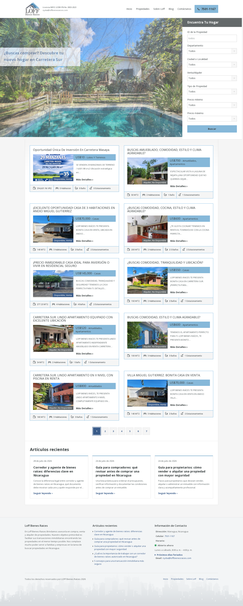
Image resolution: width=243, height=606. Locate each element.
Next (174, 78)
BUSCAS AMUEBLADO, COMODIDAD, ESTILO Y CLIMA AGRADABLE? (164, 151)
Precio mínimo (195, 99)
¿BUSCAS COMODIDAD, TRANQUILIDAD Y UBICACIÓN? (165, 262)
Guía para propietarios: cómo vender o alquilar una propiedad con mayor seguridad (181, 471)
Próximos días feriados (169, 554)
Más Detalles (84, 179)
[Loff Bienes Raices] (32, 9)
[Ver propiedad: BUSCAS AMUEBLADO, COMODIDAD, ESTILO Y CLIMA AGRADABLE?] (147, 170)
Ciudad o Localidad (197, 59)
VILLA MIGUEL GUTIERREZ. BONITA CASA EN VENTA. (164, 375)
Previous (8, 78)
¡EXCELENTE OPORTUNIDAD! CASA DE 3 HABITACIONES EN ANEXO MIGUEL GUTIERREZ (74, 209)
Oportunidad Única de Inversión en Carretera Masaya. (71, 150)
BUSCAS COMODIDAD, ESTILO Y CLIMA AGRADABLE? (163, 317)
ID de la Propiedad (197, 32)
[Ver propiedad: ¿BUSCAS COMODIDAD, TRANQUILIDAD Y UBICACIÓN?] (147, 280)
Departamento (195, 45)
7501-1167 (170, 536)
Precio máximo (195, 113)
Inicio (129, 8)
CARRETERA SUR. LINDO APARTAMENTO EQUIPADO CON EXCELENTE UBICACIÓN (73, 318)
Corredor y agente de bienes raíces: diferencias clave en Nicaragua (54, 471)
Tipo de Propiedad (197, 86)
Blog (171, 8)
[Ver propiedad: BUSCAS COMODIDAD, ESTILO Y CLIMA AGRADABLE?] (147, 335)
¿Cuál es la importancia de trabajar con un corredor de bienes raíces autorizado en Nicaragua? (120, 555)
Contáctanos (184, 8)
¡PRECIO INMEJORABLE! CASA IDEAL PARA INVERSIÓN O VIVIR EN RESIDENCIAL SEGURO (71, 264)
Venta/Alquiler (194, 72)
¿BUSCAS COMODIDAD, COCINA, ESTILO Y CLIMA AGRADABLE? (161, 209)
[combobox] (212, 51)
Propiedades (142, 8)
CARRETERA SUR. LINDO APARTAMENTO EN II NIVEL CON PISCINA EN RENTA (73, 376)
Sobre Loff (159, 8)
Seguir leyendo (43, 493)
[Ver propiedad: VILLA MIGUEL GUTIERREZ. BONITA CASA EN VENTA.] (147, 393)
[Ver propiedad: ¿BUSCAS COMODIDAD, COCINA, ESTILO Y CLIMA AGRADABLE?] (147, 228)
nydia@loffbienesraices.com (55, 10)
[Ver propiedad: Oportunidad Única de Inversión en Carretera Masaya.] (53, 167)
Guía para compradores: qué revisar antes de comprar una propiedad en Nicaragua (117, 471)
